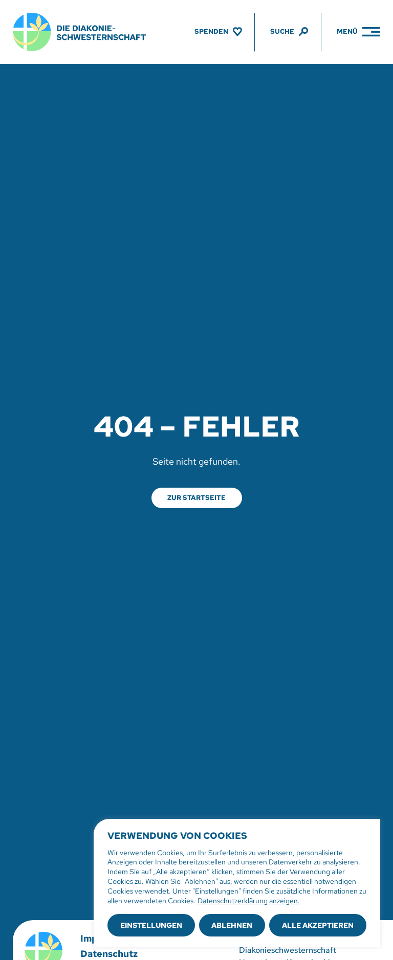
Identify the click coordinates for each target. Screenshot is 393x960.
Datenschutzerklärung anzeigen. (249, 900)
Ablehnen (231, 925)
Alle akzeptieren (318, 925)
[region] (237, 883)
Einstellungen (151, 925)
